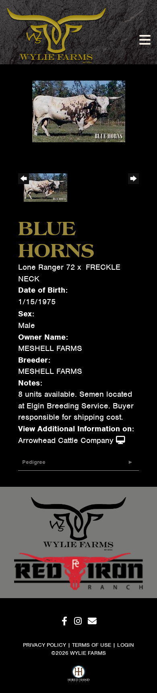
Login (125, 645)
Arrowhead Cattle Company (66, 440)
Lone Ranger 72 (46, 267)
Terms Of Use (91, 645)
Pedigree (33, 462)
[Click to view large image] (78, 111)
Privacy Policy (44, 645)
